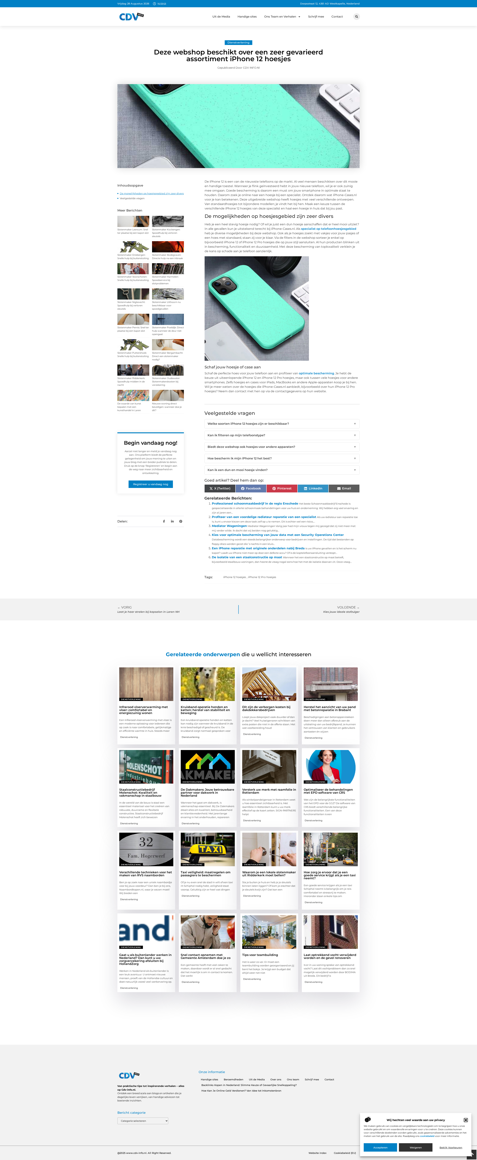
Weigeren (416, 1147)
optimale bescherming (316, 373)
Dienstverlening (238, 42)
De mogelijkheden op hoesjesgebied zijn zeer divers (152, 193)
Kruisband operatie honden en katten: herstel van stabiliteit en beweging (205, 710)
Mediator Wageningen (229, 526)
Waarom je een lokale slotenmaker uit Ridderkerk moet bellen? (269, 874)
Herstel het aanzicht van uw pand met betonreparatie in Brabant (330, 708)
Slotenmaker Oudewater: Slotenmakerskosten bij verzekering (166, 381)
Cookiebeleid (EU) (345, 1152)
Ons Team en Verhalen (280, 16)
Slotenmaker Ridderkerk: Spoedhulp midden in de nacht (131, 381)
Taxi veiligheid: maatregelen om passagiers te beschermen (205, 874)
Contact (337, 16)
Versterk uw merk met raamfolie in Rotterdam (269, 791)
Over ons (275, 1079)
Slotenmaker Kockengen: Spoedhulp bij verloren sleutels (166, 233)
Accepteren (380, 1147)
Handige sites (247, 16)
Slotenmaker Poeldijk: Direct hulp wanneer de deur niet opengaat (168, 331)
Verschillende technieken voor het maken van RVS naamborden (145, 874)
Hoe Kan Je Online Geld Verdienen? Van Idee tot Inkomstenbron (241, 1090)
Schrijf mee (316, 16)
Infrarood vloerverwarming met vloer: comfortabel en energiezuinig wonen (143, 710)
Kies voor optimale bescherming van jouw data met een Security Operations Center (278, 535)
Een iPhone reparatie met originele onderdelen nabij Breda (258, 548)
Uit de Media (221, 16)
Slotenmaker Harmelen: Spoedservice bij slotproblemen (165, 280)
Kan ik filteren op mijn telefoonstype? (282, 435)
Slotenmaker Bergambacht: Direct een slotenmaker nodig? (167, 356)
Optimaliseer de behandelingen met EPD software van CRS (328, 791)
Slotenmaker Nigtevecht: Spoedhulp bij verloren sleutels (131, 305)
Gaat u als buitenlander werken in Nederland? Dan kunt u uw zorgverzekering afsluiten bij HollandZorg (145, 959)
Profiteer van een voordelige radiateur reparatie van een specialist (264, 517)
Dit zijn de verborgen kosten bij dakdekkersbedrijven (266, 708)
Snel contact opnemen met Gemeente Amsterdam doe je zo (205, 956)
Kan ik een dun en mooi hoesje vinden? (282, 470)
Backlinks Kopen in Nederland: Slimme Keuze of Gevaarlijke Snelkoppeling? (249, 1085)
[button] (466, 1120)
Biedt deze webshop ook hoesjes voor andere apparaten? (282, 447)
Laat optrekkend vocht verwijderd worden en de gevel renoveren (330, 956)
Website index (317, 1152)
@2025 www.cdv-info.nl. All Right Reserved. (144, 1152)
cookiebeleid (427, 1136)
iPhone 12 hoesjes (234, 577)
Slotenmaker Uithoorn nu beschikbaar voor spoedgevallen (166, 305)
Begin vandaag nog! (150, 443)
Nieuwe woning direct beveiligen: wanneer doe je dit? (167, 407)
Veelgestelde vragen (132, 198)
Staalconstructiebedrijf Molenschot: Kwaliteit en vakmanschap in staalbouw (140, 792)
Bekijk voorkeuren (451, 1147)
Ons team (293, 1079)
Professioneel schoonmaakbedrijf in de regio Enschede (255, 503)
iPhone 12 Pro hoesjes (262, 577)
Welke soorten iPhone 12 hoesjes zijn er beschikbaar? (282, 423)
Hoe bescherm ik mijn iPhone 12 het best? (282, 458)
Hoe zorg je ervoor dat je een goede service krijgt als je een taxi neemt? (330, 875)
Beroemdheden (233, 1079)
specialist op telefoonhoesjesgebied (328, 229)
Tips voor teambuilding (260, 955)
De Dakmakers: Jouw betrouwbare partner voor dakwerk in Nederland (207, 792)
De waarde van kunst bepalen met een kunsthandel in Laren (129, 407)
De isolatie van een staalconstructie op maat (247, 557)
